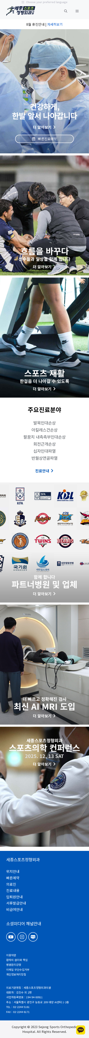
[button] (65, 11)
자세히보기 (55, 24)
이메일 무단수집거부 (17, 970)
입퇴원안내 (14, 896)
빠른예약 (12, 877)
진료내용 (12, 890)
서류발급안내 (16, 903)
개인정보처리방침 (16, 974)
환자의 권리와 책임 (17, 960)
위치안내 (12, 871)
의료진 (11, 884)
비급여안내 (14, 909)
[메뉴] (77, 11)
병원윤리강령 (13, 965)
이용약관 (11, 955)
